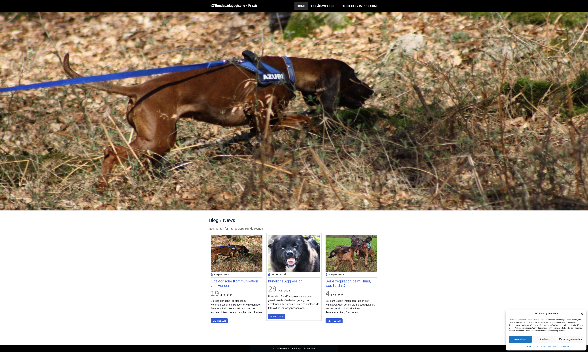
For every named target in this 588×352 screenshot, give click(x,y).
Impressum (564, 346)
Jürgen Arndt (221, 274)
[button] (581, 313)
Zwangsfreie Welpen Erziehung (351, 281)
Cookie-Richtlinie (531, 346)
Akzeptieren (520, 339)
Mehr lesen (219, 316)
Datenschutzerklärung (549, 346)
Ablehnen (544, 339)
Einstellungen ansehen (570, 339)
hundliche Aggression (228, 281)
